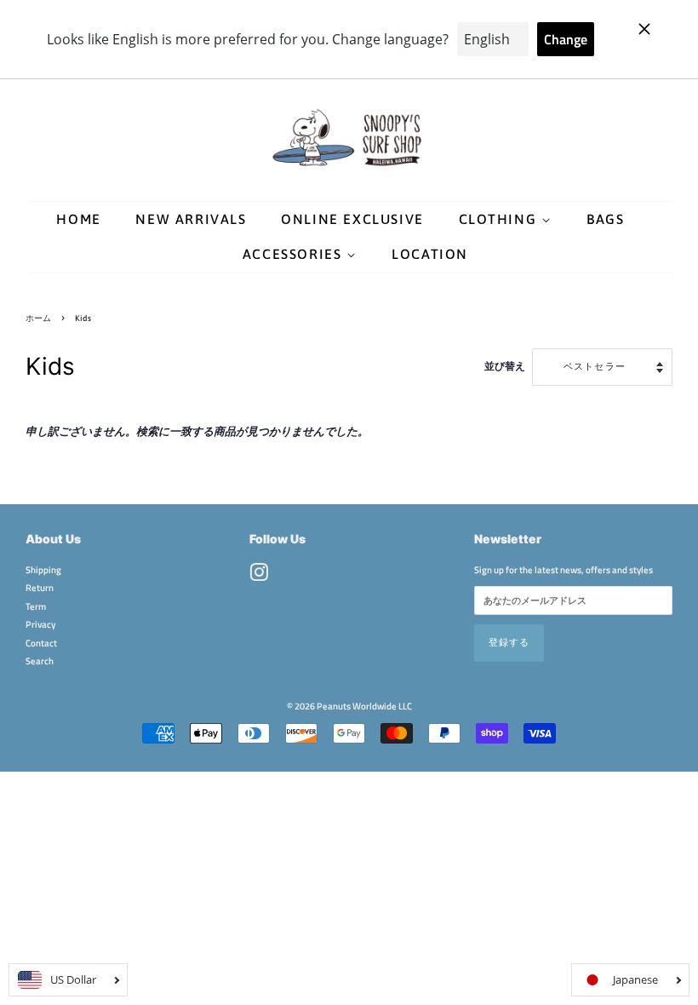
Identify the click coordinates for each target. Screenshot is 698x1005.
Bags (605, 219)
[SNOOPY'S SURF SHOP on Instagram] (258, 576)
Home (78, 219)
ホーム (38, 318)
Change (565, 39)
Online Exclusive (352, 219)
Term (36, 606)
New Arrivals (190, 219)
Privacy (40, 624)
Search (40, 660)
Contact (41, 642)
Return (40, 587)
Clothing (500, 219)
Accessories (294, 253)
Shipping (43, 569)
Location (430, 253)
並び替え (504, 366)
